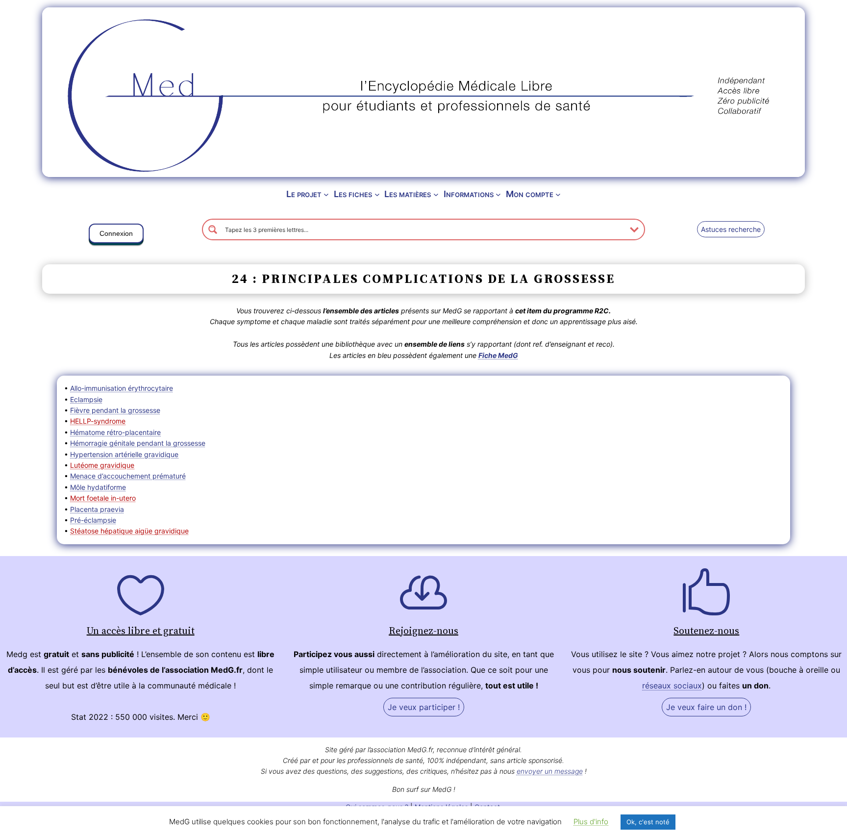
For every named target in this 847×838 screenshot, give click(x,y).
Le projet (304, 194)
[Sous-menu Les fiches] (377, 194)
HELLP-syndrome (97, 421)
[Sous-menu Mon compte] (558, 194)
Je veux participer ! (424, 707)
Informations (469, 194)
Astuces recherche (731, 229)
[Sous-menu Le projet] (326, 194)
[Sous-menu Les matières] (436, 194)
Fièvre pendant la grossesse (115, 410)
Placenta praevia (97, 509)
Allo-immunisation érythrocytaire (121, 388)
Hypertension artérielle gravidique (124, 454)
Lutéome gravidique (102, 465)
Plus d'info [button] (590, 821)
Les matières (407, 194)
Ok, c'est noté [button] (648, 822)
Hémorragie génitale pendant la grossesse (137, 443)
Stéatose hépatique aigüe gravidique (129, 531)
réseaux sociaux (672, 685)
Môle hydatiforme (98, 487)
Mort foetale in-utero (103, 498)
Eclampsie (86, 399)
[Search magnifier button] (213, 229)
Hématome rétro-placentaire (115, 432)
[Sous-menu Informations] (498, 194)
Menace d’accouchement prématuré (128, 476)
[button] (116, 235)
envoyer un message (550, 771)
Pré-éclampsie (93, 520)
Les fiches (353, 194)
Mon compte (529, 194)
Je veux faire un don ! (706, 707)
